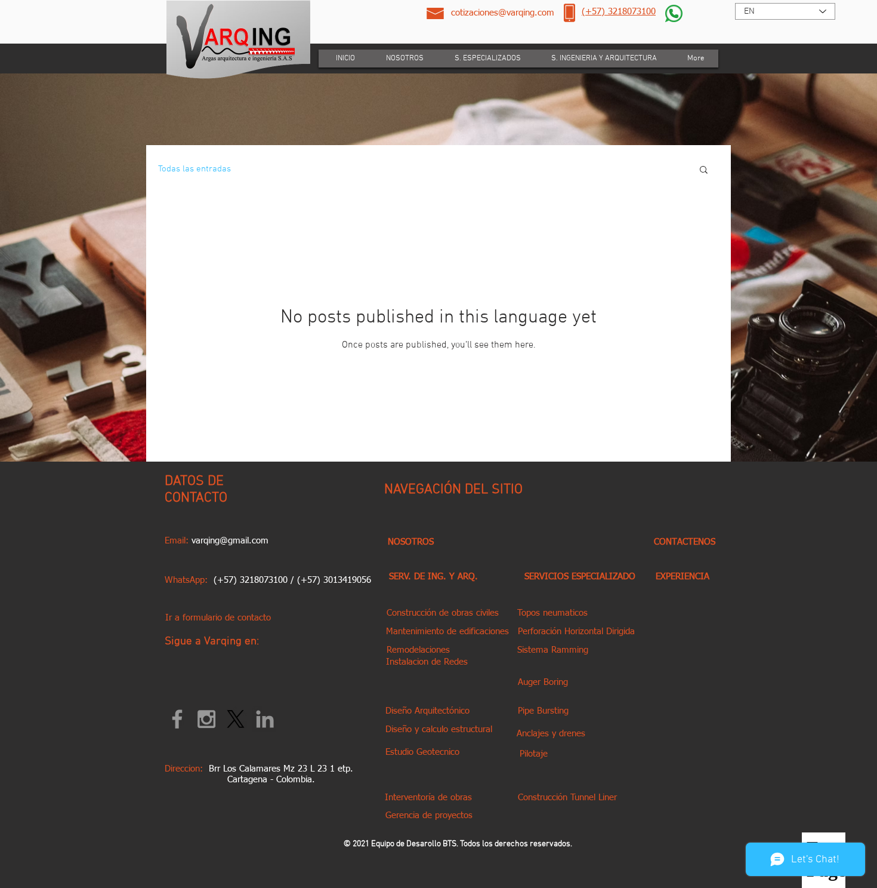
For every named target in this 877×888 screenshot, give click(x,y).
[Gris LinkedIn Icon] (264, 719)
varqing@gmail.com (230, 540)
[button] (703, 170)
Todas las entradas (194, 169)
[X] (235, 719)
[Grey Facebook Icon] (177, 719)
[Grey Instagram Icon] (206, 719)
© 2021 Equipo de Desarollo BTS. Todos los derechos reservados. (458, 844)
